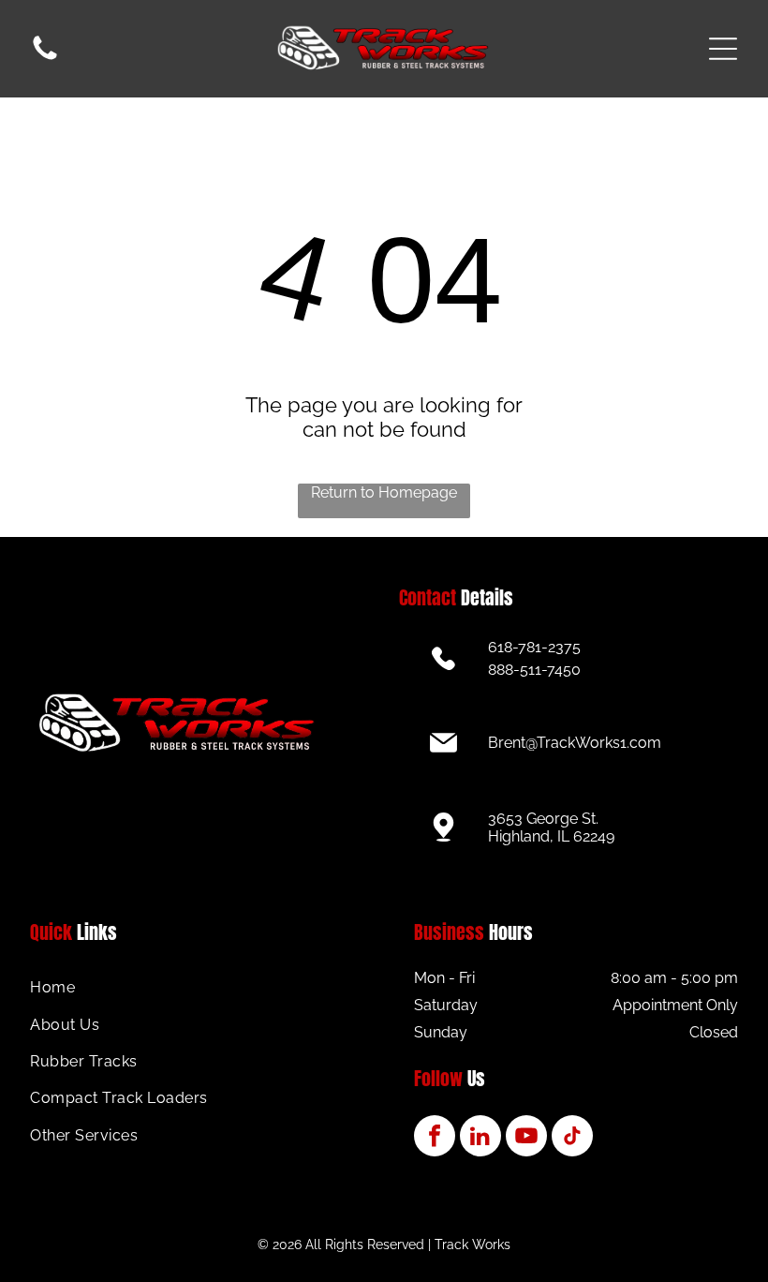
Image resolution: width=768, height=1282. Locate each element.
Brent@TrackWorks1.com (574, 743)
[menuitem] (192, 987)
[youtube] (526, 1138)
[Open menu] (723, 49)
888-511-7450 (534, 669)
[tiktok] (572, 1138)
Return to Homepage (384, 492)
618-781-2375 (534, 647)
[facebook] (434, 1138)
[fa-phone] (45, 58)
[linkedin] (480, 1138)
